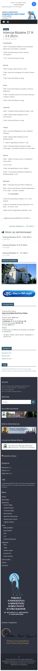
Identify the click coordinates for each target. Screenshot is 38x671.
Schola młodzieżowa (10, 539)
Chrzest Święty (8, 505)
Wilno (5, 545)
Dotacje (4, 562)
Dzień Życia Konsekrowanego (24, 369)
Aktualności (5, 353)
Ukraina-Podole (8, 550)
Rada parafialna (8, 528)
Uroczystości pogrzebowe (17, 371)
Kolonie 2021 (7, 553)
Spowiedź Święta (9, 508)
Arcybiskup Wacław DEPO (8, 369)
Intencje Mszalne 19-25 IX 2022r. (15, 245)
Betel (15, 369)
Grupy (3, 525)
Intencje (6, 29)
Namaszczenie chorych (10, 519)
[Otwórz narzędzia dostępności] (34, 4)
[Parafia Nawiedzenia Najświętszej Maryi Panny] (4, 22)
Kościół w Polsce (9, 456)
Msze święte (5, 500)
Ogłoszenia (5, 358)
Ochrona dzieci (6, 559)
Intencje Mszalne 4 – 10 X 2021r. (22, 226)
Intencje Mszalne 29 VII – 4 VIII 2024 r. (17, 237)
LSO (5, 536)
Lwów (5, 547)
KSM (5, 533)
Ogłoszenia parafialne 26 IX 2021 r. (16, 218)
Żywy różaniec (8, 530)
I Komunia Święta (9, 510)
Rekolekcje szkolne (6, 371)
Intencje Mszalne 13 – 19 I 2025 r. (15, 253)
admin (15, 39)
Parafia (4, 497)
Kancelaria (5, 565)
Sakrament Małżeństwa (11, 516)
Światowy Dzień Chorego (30, 371)
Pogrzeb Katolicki (9, 522)
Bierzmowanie (8, 513)
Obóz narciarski (8, 556)
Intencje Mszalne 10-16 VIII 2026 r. (12, 7)
